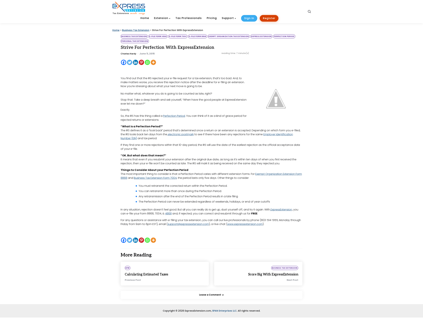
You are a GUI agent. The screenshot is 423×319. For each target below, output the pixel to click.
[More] (153, 62)
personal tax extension (134, 41)
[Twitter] (129, 62)
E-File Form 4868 (158, 36)
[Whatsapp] (147, 62)
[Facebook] (123, 62)
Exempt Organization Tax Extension (229, 36)
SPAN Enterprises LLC (224, 310)
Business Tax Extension (134, 36)
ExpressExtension (281, 209)
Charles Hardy (128, 53)
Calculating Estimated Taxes (146, 274)
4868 (168, 213)
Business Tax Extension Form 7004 (155, 178)
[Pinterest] (141, 62)
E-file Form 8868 (197, 36)
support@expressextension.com (188, 224)
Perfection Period (284, 36)
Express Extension (261, 36)
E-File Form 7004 (178, 36)
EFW (128, 268)
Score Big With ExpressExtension (273, 274)
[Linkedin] (135, 62)
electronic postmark (180, 134)
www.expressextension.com (245, 224)
